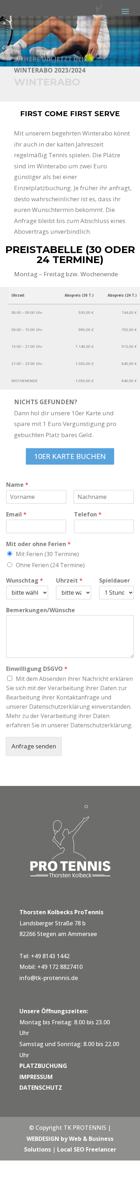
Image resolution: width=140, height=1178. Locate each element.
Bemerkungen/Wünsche (40, 610)
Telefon (88, 514)
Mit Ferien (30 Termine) (47, 554)
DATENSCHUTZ (40, 1088)
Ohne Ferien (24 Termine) (50, 565)
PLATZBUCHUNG (43, 1066)
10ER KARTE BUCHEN (70, 456)
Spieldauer (114, 580)
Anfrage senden (33, 746)
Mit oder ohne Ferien (38, 544)
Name (17, 485)
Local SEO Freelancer (86, 1149)
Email (16, 514)
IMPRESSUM (36, 1077)
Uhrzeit (69, 580)
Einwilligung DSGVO (36, 669)
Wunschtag (24, 580)
